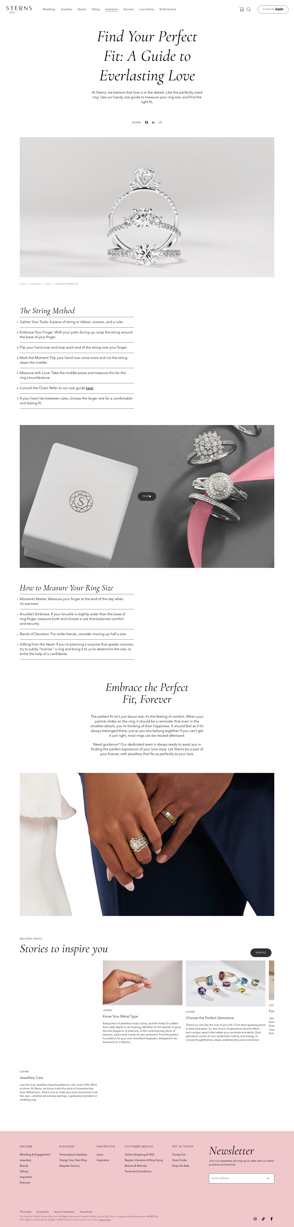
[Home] (19, 9)
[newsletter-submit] (267, 1178)
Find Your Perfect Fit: (66, 284)
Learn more (105, 1220)
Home (23, 284)
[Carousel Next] (267, 1034)
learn (48, 284)
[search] (249, 9)
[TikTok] (263, 1219)
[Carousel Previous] (26, 1034)
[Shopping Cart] (241, 9)
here (89, 388)
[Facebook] (146, 122)
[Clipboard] (160, 122)
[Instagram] (255, 1219)
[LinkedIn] (153, 122)
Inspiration (36, 284)
